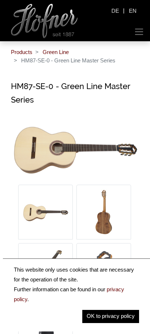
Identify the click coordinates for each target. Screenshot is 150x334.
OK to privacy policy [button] (111, 316)
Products (21, 52)
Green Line (56, 52)
